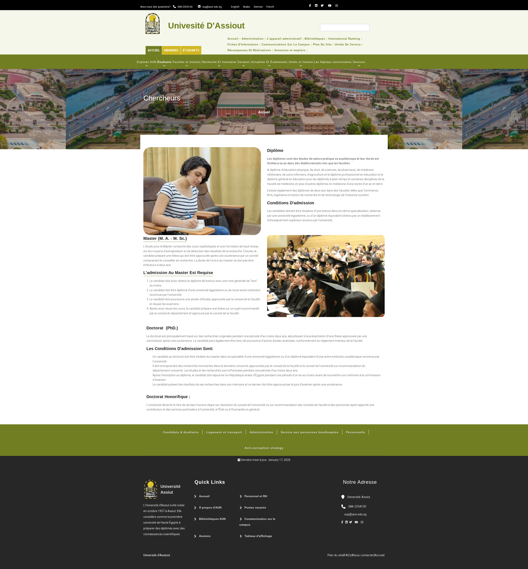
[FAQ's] (180, 557)
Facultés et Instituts (187, 62)
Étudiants (191, 50)
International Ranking (344, 38)
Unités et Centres (301, 62)
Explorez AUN (146, 62)
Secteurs (244, 62)
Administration (253, 38)
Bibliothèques (315, 38)
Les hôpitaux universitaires (333, 62)
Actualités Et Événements (269, 62)
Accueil (154, 50)
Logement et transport (224, 432)
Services (359, 62)
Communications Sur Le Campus (286, 44)
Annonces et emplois (289, 50)
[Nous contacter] (176, 557)
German (258, 6)
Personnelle (355, 432)
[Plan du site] (184, 557)
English (235, 6)
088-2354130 (357, 506)
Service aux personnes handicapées (310, 432)
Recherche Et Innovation (219, 62)
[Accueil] (172, 557)
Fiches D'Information (242, 44)
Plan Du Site (322, 44)
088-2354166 (185, 6)
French (270, 6)
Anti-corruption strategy (264, 448)
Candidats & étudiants (181, 432)
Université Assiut (358, 497)
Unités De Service (348, 44)
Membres (171, 50)
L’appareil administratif (284, 38)
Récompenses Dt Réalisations (249, 50)
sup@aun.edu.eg (212, 6)
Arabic (246, 6)
